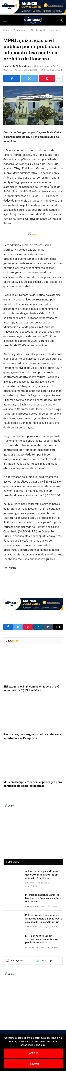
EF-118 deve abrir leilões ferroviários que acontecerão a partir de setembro (43, 939)
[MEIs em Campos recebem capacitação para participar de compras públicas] (33, 761)
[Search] (61, 20)
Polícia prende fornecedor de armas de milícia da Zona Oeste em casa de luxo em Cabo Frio (43, 918)
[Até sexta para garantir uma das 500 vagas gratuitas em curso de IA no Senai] (13, 875)
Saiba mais (40, 1045)
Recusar (34, 1064)
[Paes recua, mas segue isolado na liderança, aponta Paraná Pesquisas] (33, 713)
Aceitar (34, 1053)
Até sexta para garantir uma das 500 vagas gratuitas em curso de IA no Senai (41, 874)
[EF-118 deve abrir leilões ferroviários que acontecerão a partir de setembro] (13, 940)
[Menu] (5, 20)
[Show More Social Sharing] (59, 78)
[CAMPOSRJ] (33, 20)
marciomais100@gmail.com (17, 66)
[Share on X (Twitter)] (29, 78)
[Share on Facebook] (11, 78)
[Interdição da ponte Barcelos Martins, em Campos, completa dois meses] (13, 899)
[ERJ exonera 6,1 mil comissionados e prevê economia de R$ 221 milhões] (33, 665)
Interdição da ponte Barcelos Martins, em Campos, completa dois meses (43, 898)
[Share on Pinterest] (47, 78)
